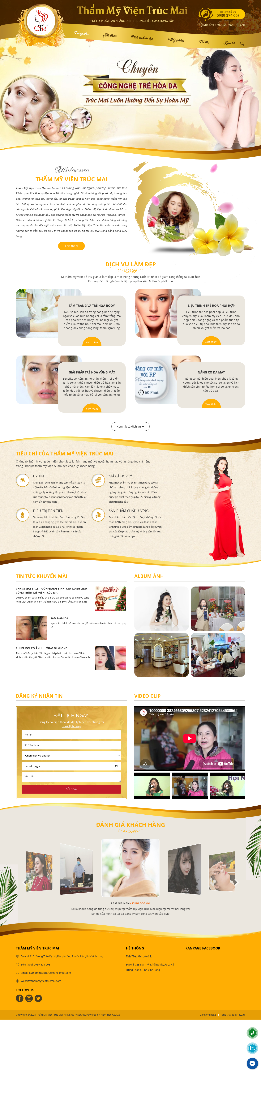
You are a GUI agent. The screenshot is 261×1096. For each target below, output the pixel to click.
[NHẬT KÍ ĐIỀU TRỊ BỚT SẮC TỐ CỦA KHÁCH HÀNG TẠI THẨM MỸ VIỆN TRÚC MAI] (31, 618)
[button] (24, 882)
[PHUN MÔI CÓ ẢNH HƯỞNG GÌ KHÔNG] (110, 588)
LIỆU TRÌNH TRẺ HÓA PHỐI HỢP (211, 306)
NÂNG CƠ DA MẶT (211, 372)
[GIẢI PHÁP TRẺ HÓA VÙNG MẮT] (49, 380)
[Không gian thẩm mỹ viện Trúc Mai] (161, 655)
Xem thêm (71, 246)
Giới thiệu (109, 34)
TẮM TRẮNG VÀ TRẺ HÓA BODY (92, 306)
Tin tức (203, 41)
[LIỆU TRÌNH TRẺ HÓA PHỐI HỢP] (168, 313)
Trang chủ (80, 32)
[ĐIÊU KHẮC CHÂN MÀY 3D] (110, 648)
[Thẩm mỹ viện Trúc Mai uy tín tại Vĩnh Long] (218, 655)
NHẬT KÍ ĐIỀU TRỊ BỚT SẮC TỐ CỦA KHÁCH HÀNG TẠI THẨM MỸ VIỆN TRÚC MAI (85, 620)
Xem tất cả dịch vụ (129, 426)
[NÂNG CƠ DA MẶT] (168, 380)
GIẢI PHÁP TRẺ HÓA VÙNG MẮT (92, 372)
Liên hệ (228, 42)
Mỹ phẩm (175, 39)
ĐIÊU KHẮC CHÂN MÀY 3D (33, 648)
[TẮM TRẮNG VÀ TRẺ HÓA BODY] (49, 313)
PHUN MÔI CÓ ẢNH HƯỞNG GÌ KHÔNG (41, 588)
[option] (71, 598)
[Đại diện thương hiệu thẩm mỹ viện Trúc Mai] (161, 608)
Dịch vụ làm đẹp (142, 36)
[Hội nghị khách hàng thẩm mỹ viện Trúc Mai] (218, 608)
